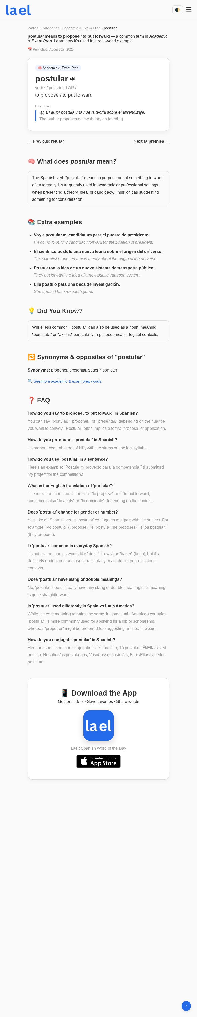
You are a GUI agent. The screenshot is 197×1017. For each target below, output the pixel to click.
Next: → (151, 141)
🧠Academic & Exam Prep (58, 68)
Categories (50, 28)
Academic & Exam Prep (81, 28)
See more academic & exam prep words (67, 381)
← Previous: (46, 141)
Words (33, 28)
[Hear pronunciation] (72, 78)
